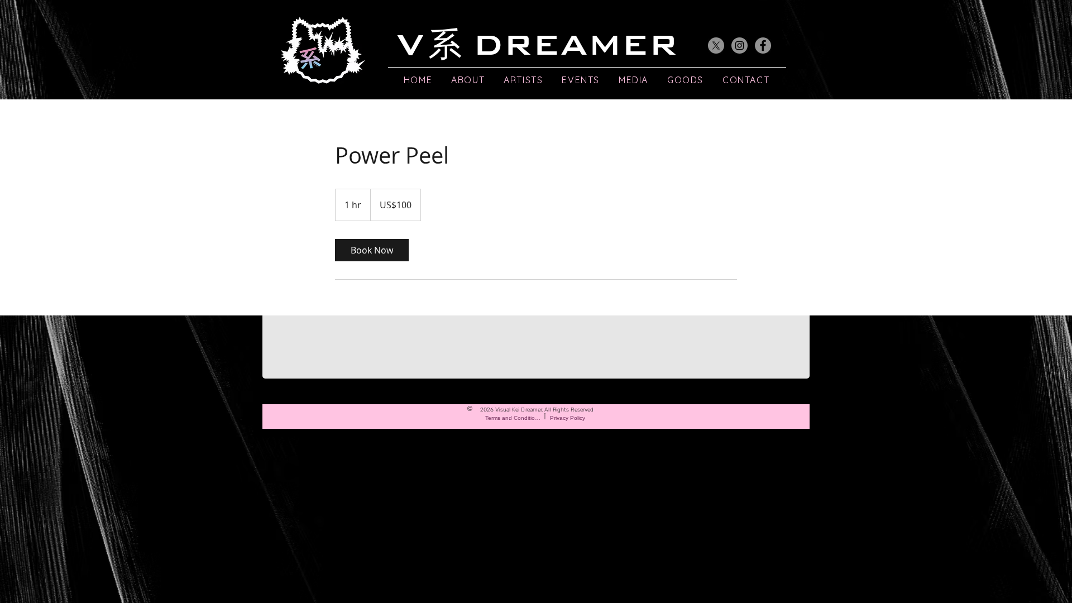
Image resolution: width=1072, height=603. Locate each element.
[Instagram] (739, 45)
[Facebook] (763, 45)
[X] (716, 45)
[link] (372, 250)
